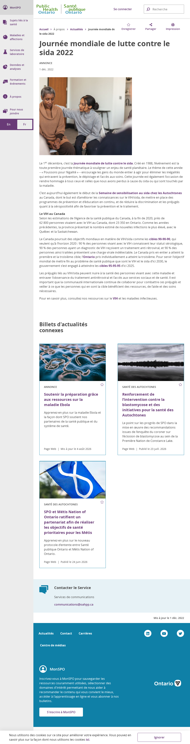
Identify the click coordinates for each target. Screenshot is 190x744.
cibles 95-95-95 (109, 266)
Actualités (76, 29)
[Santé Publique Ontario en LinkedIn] (147, 633)
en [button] (8, 124)
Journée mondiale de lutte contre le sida (103, 163)
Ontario (89, 257)
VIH (115, 298)
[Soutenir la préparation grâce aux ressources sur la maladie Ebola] (73, 362)
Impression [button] (173, 29)
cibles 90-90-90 (159, 239)
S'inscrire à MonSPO (61, 712)
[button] (148, 9)
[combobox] (164, 9)
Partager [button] (150, 29)
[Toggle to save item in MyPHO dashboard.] (102, 384)
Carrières (85, 633)
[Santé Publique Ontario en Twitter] (180, 633)
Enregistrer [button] (129, 29)
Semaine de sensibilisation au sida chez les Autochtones (140, 193)
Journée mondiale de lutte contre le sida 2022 (104, 48)
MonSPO (57, 669)
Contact (66, 633)
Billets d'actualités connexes (63, 327)
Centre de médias (53, 645)
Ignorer (159, 737)
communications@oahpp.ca (73, 604)
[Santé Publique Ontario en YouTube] (164, 633)
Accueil (43, 29)
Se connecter (123, 9)
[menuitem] (16, 7)
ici (87, 740)
